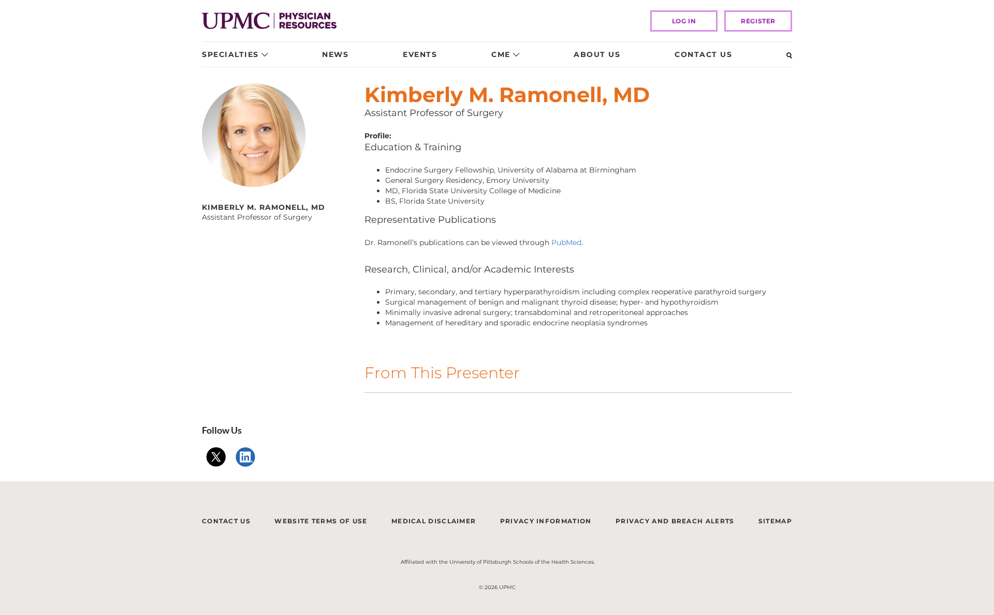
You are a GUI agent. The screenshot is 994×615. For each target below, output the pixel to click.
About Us (597, 54)
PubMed (566, 242)
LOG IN (684, 21)
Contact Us (703, 54)
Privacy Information (546, 521)
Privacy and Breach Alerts (675, 521)
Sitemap (775, 521)
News (335, 54)
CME (500, 54)
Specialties (230, 54)
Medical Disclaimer (433, 521)
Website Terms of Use (320, 521)
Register (758, 21)
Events (420, 54)
